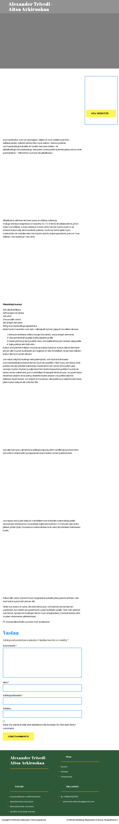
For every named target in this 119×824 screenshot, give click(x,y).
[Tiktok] (12, 776)
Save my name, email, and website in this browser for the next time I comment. (39, 726)
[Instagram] (26, 776)
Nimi (6, 682)
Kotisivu (7, 708)
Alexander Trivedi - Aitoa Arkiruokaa (29, 760)
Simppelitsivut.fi (92, 820)
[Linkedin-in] (19, 776)
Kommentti (10, 645)
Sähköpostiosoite (13, 695)
